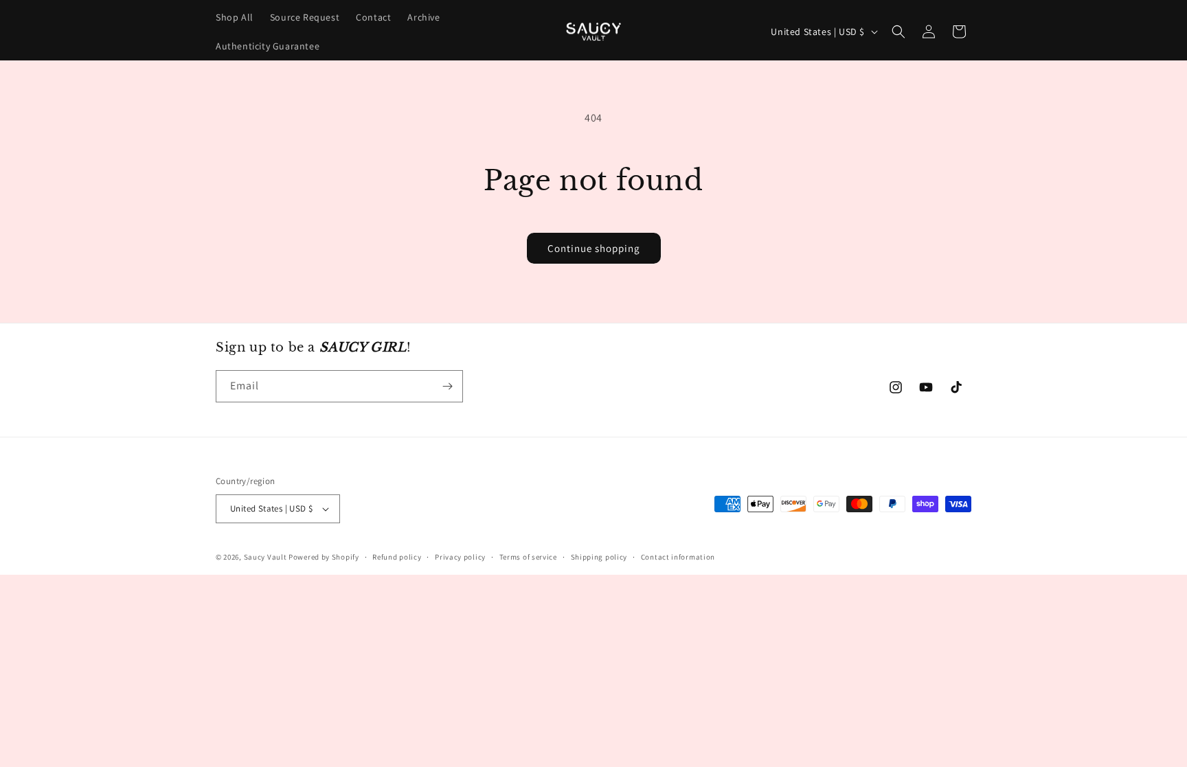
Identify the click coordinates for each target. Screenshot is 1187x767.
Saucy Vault (265, 557)
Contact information (678, 557)
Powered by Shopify (324, 557)
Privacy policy (460, 557)
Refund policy (396, 557)
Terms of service (528, 557)
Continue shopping (593, 248)
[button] (898, 31)
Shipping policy (599, 557)
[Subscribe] (447, 386)
